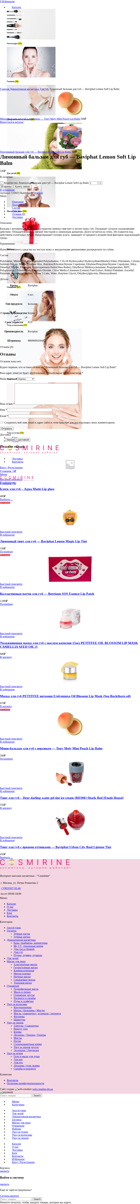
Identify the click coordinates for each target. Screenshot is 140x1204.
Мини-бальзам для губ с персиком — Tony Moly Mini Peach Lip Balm (40, 118)
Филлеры (19, 1016)
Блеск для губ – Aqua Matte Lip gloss (27, 489)
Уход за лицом (15, 1022)
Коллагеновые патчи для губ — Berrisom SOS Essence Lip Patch (47, 594)
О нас (10, 906)
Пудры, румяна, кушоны (28, 955)
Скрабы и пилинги (25, 1068)
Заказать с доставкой (17, 439)
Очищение (13, 985)
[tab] (73, 201)
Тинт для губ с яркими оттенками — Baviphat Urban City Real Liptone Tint (55, 847)
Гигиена (11, 930)
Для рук (18, 1062)
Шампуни (19, 1019)
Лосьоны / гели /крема (27, 1065)
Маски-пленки (22, 973)
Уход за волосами (17, 1004)
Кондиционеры (23, 1007)
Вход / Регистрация (23, 1162)
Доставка (12, 909)
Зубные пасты (22, 933)
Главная (5, 89)
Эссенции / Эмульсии (26, 1050)
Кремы (18, 1031)
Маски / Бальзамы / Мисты (29, 1010)
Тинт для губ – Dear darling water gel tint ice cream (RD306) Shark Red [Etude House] (61, 798)
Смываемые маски (24, 979)
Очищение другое (24, 995)
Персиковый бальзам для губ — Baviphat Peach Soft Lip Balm (35, 151)
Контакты (12, 916)
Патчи (17, 1041)
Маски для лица (16, 961)
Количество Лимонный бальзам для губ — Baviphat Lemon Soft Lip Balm (46, 182)
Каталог (11, 903)
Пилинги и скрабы (25, 998)
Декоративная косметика (24, 89)
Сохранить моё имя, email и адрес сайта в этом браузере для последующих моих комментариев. (59, 422)
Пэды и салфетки (24, 1001)
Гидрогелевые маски (26, 967)
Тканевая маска (23, 982)
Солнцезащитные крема (28, 1044)
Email (4, 416)
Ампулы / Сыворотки (26, 1025)
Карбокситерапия (24, 970)
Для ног (18, 1059)
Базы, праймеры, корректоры (30, 942)
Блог (9, 913)
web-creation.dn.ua (42, 1089)
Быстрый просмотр (11, 479)
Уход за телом (15, 1053)
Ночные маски (22, 976)
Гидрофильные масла (26, 988)
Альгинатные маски (25, 964)
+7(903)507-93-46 (11, 888)
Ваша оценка (8, 378)
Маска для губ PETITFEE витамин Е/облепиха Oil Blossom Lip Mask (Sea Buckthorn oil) (65, 696)
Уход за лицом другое (26, 1047)
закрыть (4, 1171)
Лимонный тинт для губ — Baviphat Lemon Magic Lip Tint (43, 541)
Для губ (44, 89)
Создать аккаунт (9, 1195)
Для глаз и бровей (24, 949)
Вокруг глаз (20, 1028)
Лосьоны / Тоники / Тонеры (30, 1034)
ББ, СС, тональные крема (28, 946)
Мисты (18, 1038)
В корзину (6, 186)
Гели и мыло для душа (27, 1056)
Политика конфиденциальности (25, 1083)
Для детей (12, 958)
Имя (3, 409)
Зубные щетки (22, 936)
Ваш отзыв (7, 403)
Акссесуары (14, 927)
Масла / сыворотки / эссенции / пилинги (37, 1013)
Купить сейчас (22, 186)
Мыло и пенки (22, 992)
